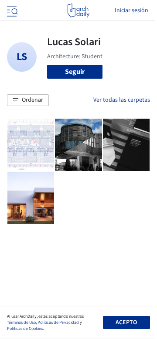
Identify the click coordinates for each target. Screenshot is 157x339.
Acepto (126, 322)
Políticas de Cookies (25, 329)
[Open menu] (11, 10)
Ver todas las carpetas (121, 100)
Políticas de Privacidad (58, 322)
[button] (28, 100)
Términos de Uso (21, 322)
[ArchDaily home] (78, 10)
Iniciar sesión (131, 10)
